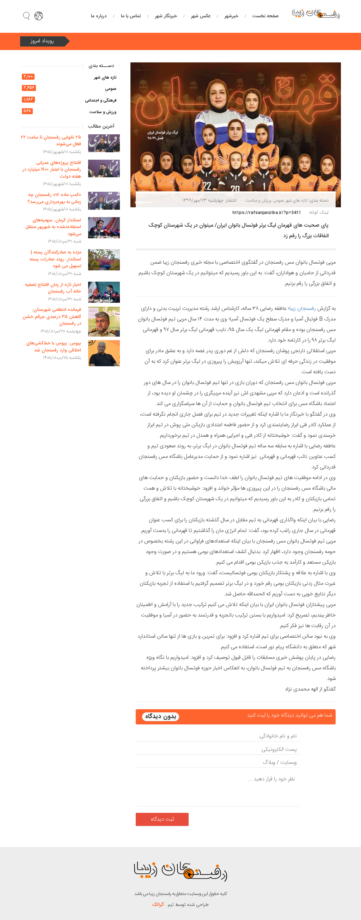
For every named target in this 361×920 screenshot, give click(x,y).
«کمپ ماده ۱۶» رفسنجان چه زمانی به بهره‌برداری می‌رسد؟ (54, 198)
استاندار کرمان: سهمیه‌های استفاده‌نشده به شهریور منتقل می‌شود (53, 227)
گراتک (158, 905)
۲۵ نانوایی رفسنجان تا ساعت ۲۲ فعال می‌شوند (51, 141)
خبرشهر (231, 16)
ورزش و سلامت (258, 200)
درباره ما (99, 16)
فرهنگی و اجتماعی (100, 100)
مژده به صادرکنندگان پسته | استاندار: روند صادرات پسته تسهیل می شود (55, 259)
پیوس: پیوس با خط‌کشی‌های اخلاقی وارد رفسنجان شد (53, 346)
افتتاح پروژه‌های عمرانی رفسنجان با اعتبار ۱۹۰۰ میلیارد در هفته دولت (51, 169)
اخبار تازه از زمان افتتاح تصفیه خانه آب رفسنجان (53, 288)
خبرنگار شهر (166, 16)
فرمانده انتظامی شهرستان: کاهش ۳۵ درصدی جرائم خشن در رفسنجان (52, 316)
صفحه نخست (265, 16)
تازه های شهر (296, 200)
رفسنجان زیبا (302, 308)
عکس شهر (200, 16)
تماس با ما (131, 16)
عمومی (278, 200)
